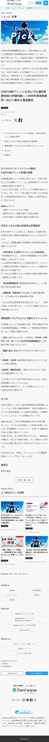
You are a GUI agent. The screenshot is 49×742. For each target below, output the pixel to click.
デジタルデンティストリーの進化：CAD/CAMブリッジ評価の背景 (25, 135)
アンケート (38, 8)
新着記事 (12, 590)
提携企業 (30, 8)
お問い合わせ (12, 673)
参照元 (7, 155)
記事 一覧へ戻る (24, 480)
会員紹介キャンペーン (24, 648)
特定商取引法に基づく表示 (9, 661)
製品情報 (12, 600)
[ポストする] (15, 120)
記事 (8, 8)
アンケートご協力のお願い (24, 653)
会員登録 (38, 3)
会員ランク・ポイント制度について (24, 644)
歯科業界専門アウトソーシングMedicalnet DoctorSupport (24, 619)
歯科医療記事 (37, 590)
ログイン (31, 3)
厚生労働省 (6, 471)
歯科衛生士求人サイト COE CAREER (24, 625)
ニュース (4, 108)
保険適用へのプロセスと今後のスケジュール (23, 145)
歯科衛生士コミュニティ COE (24, 614)
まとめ (7, 150)
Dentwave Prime (24, 630)
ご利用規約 (4, 663)
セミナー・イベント (18, 8)
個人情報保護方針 (6, 666)
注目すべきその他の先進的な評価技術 (20, 141)
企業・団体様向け (37, 673)
